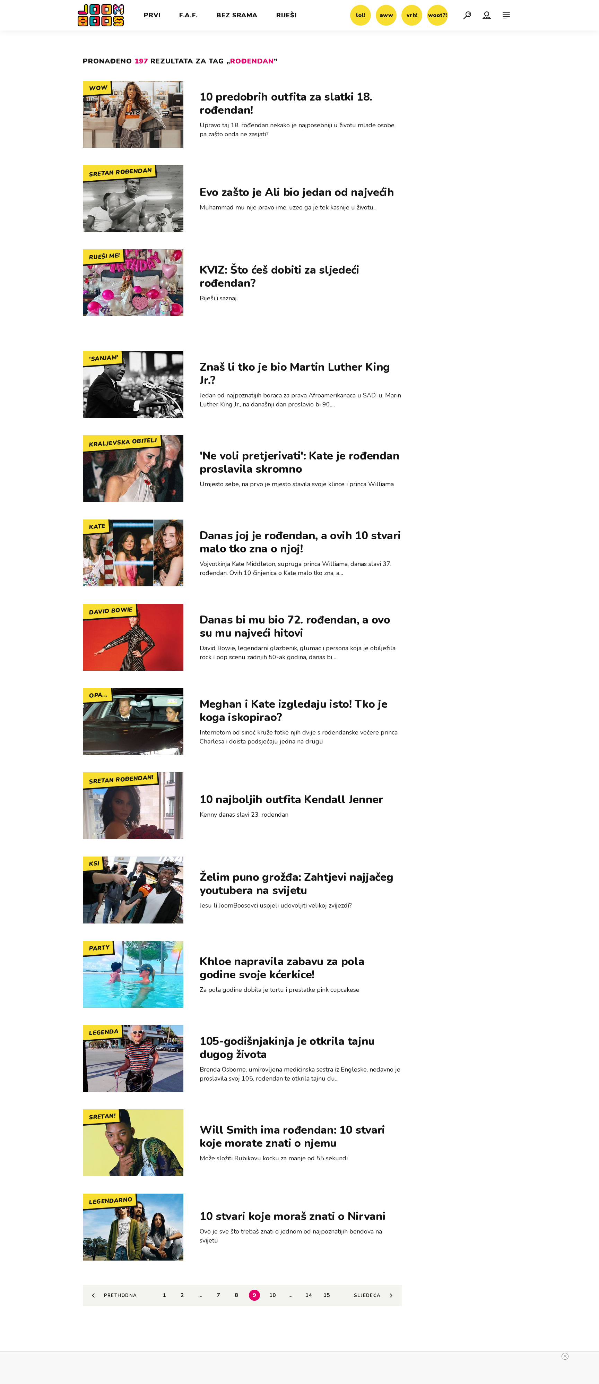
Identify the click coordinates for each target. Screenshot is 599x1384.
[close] (565, 1356)
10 (272, 1295)
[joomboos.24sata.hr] (101, 15)
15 (326, 1295)
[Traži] (467, 15)
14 (308, 1295)
